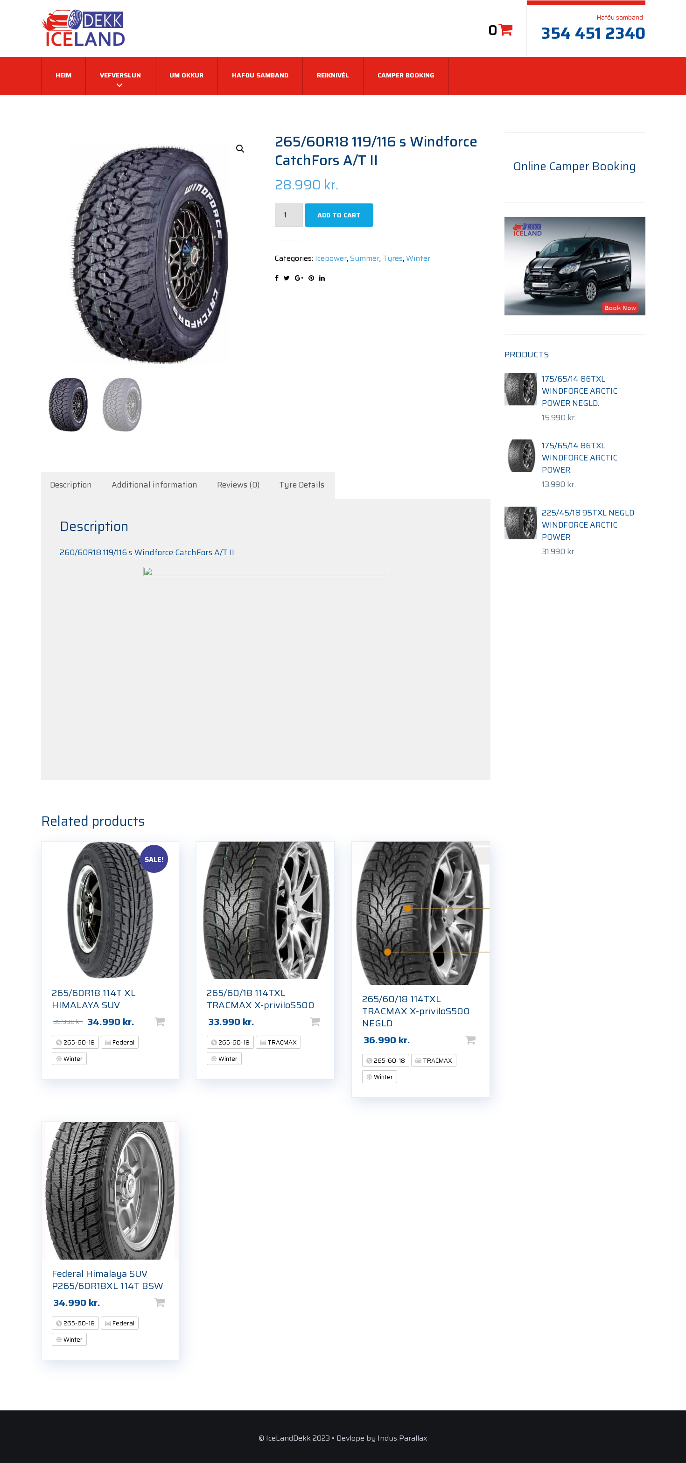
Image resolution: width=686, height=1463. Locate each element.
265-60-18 (78, 1042)
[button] (240, 148)
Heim (63, 75)
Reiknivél (333, 75)
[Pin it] (311, 278)
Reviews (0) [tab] (238, 485)
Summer (364, 258)
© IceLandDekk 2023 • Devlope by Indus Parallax (343, 1438)
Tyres (393, 258)
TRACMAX (281, 1042)
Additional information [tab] (154, 485)
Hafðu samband (260, 75)
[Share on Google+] (299, 278)
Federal (122, 1042)
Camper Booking (406, 75)
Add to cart (339, 215)
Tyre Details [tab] (301, 485)
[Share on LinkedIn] (322, 278)
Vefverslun (120, 75)
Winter (418, 258)
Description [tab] (71, 485)
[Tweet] (287, 278)
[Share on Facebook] (277, 278)
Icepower (331, 258)
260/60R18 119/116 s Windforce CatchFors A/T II (147, 552)
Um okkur (186, 75)
